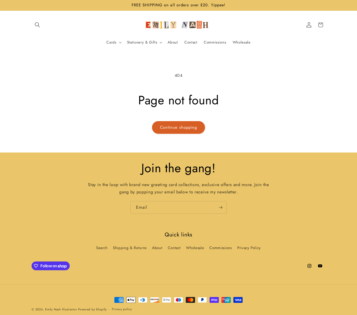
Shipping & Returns (130, 248)
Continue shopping (178, 127)
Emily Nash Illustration (61, 309)
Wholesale (195, 248)
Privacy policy (122, 309)
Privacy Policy (249, 248)
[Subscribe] (220, 207)
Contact (174, 248)
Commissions (220, 248)
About (157, 248)
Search (102, 248)
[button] (37, 25)
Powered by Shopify (92, 309)
